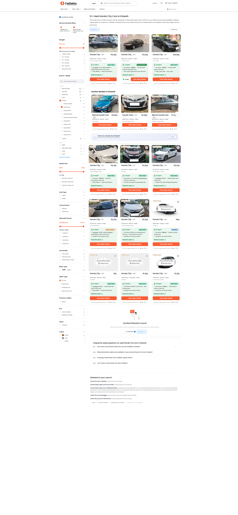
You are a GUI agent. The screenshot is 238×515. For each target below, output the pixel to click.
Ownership (63, 250)
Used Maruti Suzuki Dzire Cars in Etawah (157, 388)
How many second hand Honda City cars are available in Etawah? (116, 346)
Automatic (65, 211)
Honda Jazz (67, 124)
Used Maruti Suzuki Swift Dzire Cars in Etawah (131, 388)
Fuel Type (62, 192)
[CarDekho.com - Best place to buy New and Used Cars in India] (68, 3)
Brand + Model (64, 76)
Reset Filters (131, 331)
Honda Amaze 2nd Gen (70, 117)
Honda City (67, 107)
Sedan (69, 270)
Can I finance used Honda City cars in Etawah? (110, 363)
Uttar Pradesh (66, 312)
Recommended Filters (67, 23)
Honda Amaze (68, 103)
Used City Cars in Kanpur (114, 381)
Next (117, 43)
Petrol (64, 195)
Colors (61, 332)
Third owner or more (68, 259)
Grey (66, 338)
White (66, 341)
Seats (61, 322)
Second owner (66, 257)
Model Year (63, 163)
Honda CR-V (67, 134)
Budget (62, 40)
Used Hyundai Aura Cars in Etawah (159, 390)
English (154, 3)
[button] (103, 70)
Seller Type (63, 276)
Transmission (64, 205)
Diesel (64, 198)
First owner (65, 254)
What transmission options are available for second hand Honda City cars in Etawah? (123, 352)
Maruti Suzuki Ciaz (100, 116)
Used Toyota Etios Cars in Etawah (114, 392)
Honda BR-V (67, 128)
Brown (67, 335)
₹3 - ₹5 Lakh (65, 60)
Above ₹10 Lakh (66, 69)
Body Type (63, 266)
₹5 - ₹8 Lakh (65, 63)
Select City (172, 9)
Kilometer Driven (65, 218)
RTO (60, 309)
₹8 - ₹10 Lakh (66, 66)
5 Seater (64, 325)
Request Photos (167, 209)
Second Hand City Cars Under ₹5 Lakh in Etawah (122, 395)
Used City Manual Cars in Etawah (122, 398)
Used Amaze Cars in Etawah (123, 384)
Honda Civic (67, 131)
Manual (64, 208)
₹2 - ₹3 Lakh (65, 57)
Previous (90, 43)
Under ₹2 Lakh (66, 54)
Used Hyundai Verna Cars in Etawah (118, 390)
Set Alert (172, 137)
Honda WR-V (67, 110)
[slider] (60, 48)
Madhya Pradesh (67, 315)
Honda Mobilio (68, 114)
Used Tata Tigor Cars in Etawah (139, 390)
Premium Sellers (65, 298)
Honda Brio (67, 121)
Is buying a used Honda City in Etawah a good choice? (113, 357)
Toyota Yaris (129, 115)
